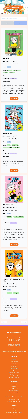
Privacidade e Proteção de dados (14, 412)
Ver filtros (7, 23)
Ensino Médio (14, 366)
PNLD (14, 370)
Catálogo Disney (14, 375)
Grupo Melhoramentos (14, 390)
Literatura (14, 359)
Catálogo (14, 410)
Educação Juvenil (14, 364)
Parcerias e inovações (14, 392)
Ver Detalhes (14, 98)
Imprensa (14, 386)
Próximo (24, 322)
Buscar (20, 23)
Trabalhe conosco (14, 388)
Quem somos (14, 384)
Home (14, 408)
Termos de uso (14, 414)
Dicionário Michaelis (14, 372)
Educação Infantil (14, 361)
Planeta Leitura (14, 368)
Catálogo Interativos (14, 377)
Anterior (4, 322)
